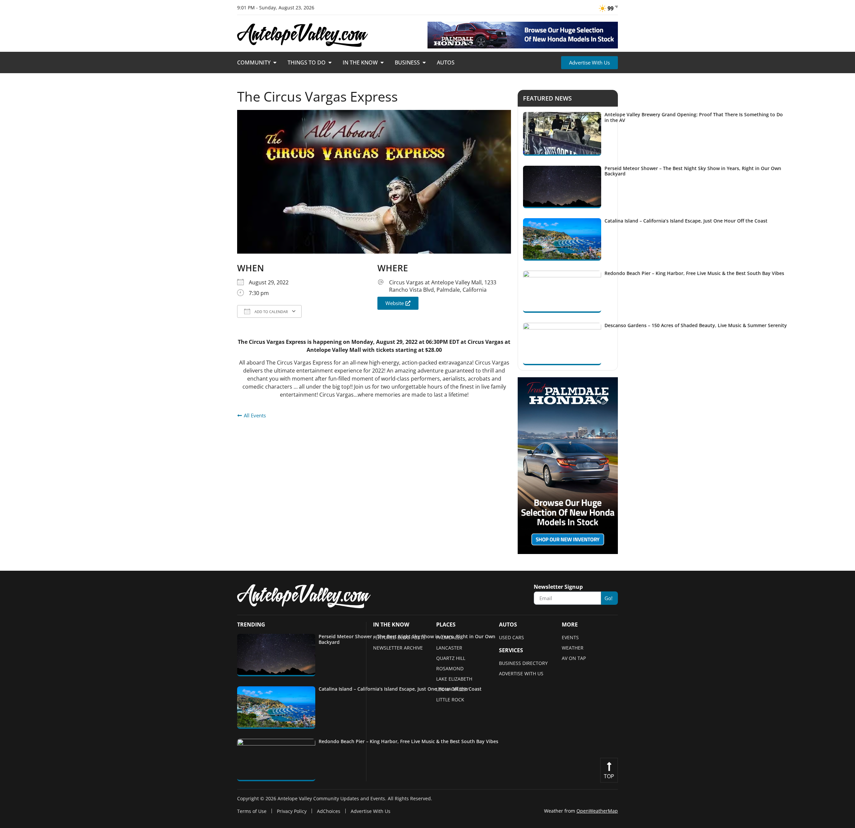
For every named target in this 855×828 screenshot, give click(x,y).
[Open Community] (275, 62)
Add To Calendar (270, 311)
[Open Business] (424, 62)
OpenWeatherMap (597, 811)
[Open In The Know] (382, 62)
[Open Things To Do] (330, 62)
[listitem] (655, 134)
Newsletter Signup (558, 587)
